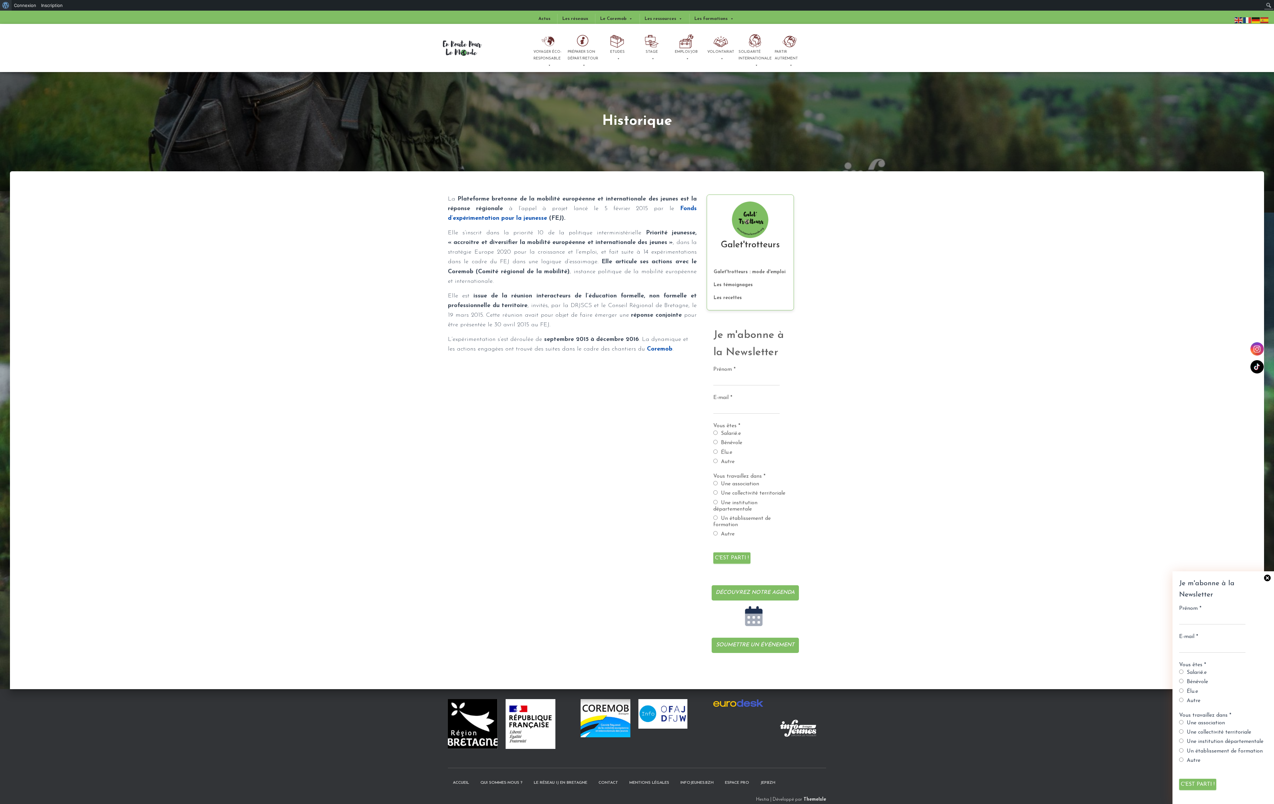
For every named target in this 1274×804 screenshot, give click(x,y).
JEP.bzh (767, 783)
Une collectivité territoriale (1218, 732)
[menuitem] (6, 5)
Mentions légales (649, 783)
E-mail (1188, 636)
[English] (1239, 20)
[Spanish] (1264, 20)
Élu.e (1191, 691)
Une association (1205, 723)
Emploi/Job (686, 52)
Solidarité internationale (755, 55)
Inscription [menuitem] (52, 5)
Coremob (659, 349)
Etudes (617, 52)
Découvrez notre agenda (755, 592)
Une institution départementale (1224, 741)
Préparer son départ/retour (583, 55)
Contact (608, 783)
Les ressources (660, 19)
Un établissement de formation (1224, 751)
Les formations (711, 19)
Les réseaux (575, 19)
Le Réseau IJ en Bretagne (560, 783)
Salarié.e (1196, 672)
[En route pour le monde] (462, 48)
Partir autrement (786, 55)
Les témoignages (733, 284)
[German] (1256, 20)
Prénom (1190, 608)
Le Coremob (613, 19)
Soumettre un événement (755, 645)
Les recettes (728, 297)
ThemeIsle (815, 799)
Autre (1192, 700)
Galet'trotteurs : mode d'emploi (750, 272)
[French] (1247, 20)
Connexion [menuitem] (25, 5)
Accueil (461, 783)
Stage (652, 52)
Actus (544, 19)
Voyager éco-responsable (547, 55)
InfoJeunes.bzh (697, 783)
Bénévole (1196, 681)
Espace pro (737, 783)
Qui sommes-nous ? (501, 783)
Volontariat (720, 52)
